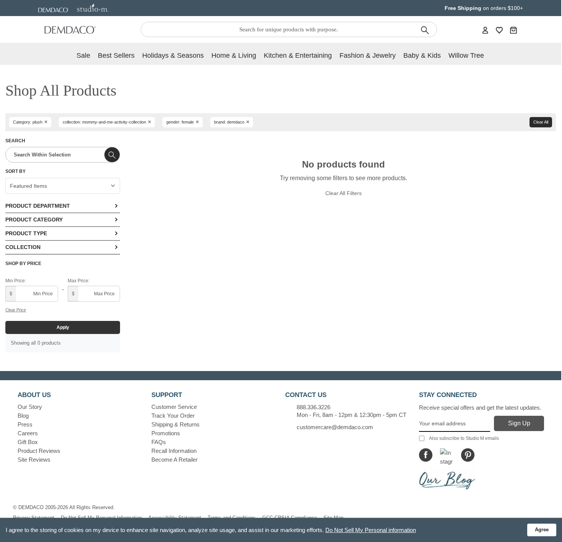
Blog (23, 415)
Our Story (30, 407)
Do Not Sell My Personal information (370, 530)
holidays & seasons (173, 55)
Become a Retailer (174, 459)
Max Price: (78, 280)
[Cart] (513, 29)
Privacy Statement (33, 518)
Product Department (37, 206)
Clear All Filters (343, 193)
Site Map (333, 518)
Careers (28, 433)
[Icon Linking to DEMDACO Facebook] (425, 455)
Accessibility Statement (174, 518)
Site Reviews (34, 459)
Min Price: (15, 280)
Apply (63, 327)
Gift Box (28, 442)
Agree (542, 529)
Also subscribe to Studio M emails (464, 438)
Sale (83, 55)
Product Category (34, 219)
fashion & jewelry (367, 55)
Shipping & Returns (175, 424)
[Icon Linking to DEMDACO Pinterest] (467, 455)
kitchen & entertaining (298, 55)
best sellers (116, 55)
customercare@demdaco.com (335, 427)
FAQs (158, 442)
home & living (233, 55)
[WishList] (499, 29)
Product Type (26, 233)
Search (15, 140)
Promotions (165, 433)
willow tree (466, 55)
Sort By (15, 171)
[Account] (485, 29)
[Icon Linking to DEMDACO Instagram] (446, 455)
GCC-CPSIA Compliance (289, 518)
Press (25, 424)
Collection (23, 247)
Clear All (540, 122)
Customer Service (174, 407)
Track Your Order (173, 415)
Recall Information (174, 451)
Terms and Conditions (232, 518)
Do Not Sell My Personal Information (101, 518)
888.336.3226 (313, 407)
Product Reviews (39, 451)
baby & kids (422, 55)
